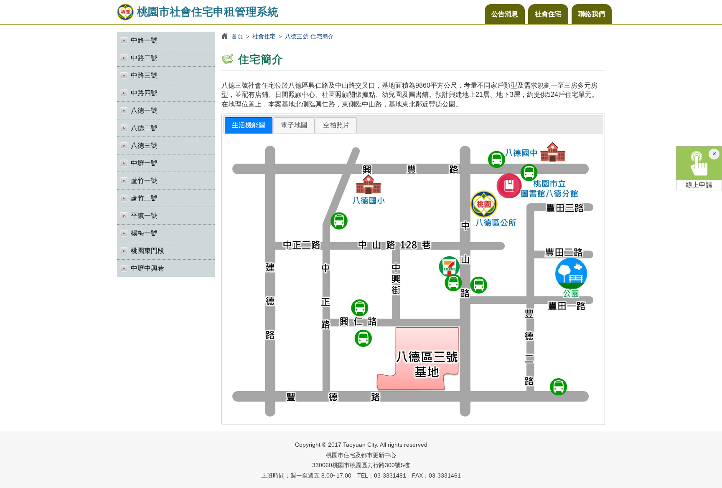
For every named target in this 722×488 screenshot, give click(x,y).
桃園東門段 (147, 250)
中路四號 (144, 92)
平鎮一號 (144, 215)
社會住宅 (548, 14)
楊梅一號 (144, 233)
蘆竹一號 (144, 180)
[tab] (248, 125)
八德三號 (144, 145)
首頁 (237, 36)
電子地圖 (294, 125)
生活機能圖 (248, 125)
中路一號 (144, 40)
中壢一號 (144, 163)
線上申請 (699, 184)
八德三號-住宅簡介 (309, 36)
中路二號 (144, 57)
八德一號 (144, 110)
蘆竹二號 (144, 198)
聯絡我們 (591, 14)
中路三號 (144, 75)
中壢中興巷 (147, 268)
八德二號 (144, 127)
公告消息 (504, 14)
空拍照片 (336, 125)
